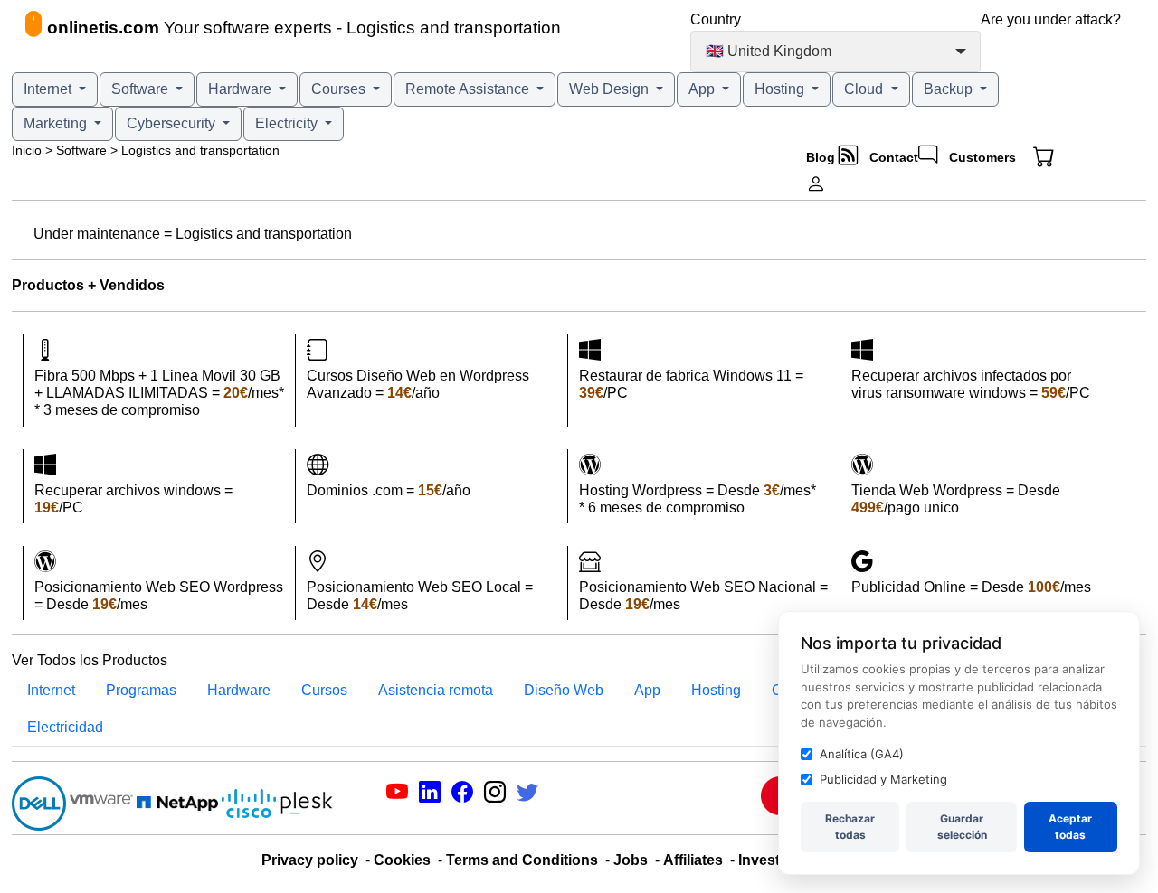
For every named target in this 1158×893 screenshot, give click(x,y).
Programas (141, 690)
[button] (1061, 157)
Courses (340, 89)
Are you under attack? (1051, 19)
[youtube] (397, 795)
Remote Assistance (469, 89)
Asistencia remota (435, 690)
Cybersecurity (173, 123)
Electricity (288, 123)
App (703, 89)
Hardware (241, 89)
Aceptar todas (1070, 826)
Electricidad (65, 727)
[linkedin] (430, 795)
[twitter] (527, 795)
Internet (49, 89)
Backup (950, 89)
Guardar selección (962, 826)
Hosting (781, 89)
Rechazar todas (850, 826)
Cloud (865, 89)
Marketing (57, 123)
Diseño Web (563, 690)
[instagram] (495, 795)
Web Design (610, 89)
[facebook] (462, 795)
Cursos (324, 690)
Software (141, 89)
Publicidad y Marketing (883, 779)
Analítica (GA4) (862, 754)
